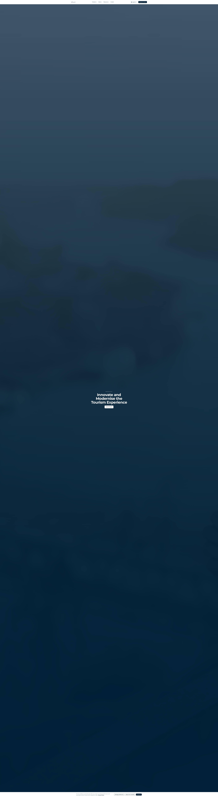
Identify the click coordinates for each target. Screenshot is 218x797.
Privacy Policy (101, 795)
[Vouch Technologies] (73, 2)
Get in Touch (109, 406)
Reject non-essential (130, 794)
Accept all (139, 794)
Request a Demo (142, 2)
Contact (112, 2)
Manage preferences (119, 794)
